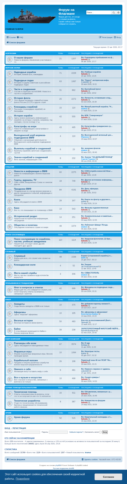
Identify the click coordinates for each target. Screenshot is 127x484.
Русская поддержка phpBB (63, 468)
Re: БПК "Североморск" (92, 115)
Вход (7, 428)
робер (83, 201)
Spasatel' (84, 322)
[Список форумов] (32, 14)
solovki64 (85, 371)
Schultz (84, 59)
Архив (8, 413)
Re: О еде (85, 343)
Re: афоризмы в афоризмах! (94, 312)
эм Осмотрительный (90, 266)
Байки (17, 329)
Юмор (8, 300)
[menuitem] (20, 37)
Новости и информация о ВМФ (30, 171)
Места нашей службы (25, 273)
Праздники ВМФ (22, 189)
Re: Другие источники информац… (97, 180)
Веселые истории (23, 320)
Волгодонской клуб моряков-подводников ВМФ (30, 136)
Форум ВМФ (10, 53)
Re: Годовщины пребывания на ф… (97, 57)
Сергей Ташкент (88, 159)
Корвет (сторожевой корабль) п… (96, 256)
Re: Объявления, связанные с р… (96, 392)
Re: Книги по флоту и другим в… (96, 199)
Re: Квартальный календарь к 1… (96, 417)
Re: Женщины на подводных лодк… (97, 287)
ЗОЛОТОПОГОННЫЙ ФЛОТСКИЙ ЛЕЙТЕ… (100, 329)
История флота (22, 98)
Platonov (85, 137)
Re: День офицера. (90, 189)
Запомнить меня (92, 432)
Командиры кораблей (25, 107)
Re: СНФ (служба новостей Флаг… (96, 171)
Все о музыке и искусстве (28, 377)
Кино (16, 208)
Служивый (10, 252)
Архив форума (22, 417)
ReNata (84, 345)
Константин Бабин (89, 314)
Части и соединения (25, 89)
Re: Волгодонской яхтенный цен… (97, 135)
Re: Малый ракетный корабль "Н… (97, 107)
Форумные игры (23, 351)
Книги (17, 199)
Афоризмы (20, 312)
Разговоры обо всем (25, 343)
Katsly (83, 353)
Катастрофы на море (25, 126)
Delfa (83, 258)
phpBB (58, 465)
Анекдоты (19, 304)
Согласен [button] (108, 477)
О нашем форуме (23, 57)
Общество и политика (25, 225)
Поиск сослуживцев (15, 235)
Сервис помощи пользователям (21, 388)
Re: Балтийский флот (91, 89)
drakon (84, 109)
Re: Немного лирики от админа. (95, 369)
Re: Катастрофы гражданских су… (96, 126)
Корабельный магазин (26, 360)
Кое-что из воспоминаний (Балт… (96, 320)
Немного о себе (22, 369)
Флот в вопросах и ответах (28, 287)
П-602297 (85, 82)
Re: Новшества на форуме (93, 400)
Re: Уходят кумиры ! (90, 377)
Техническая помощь (25, 392)
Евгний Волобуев (88, 331)
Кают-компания (12, 339)
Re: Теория (86, 264)
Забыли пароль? (76, 432)
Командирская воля (25, 265)
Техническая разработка (27, 400)
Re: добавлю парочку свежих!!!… (96, 304)
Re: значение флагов (90, 148)
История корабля (23, 115)
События (9, 167)
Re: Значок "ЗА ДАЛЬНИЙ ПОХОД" (97, 157)
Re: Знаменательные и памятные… (97, 216)
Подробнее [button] (23, 478)
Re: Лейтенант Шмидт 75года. (94, 225)
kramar (88, 452)
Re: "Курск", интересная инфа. (95, 80)
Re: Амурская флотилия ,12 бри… (96, 239)
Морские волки (12, 68)
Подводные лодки (24, 80)
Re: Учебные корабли (91, 72)
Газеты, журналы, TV (25, 180)
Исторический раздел (25, 216)
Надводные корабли (25, 72)
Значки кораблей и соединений (31, 157)
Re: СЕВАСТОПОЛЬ (90, 273)
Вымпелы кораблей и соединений (32, 148)
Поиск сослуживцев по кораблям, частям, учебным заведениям (32, 240)
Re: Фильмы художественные (94, 208)
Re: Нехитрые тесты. (90, 351)
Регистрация (19, 428)
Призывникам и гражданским (19, 283)
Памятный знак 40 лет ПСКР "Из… (96, 360)
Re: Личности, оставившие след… (96, 98)
